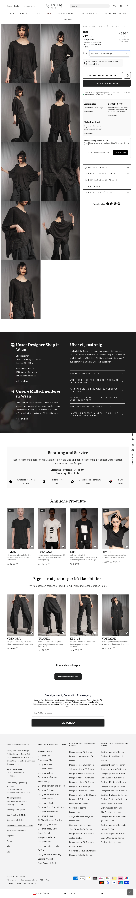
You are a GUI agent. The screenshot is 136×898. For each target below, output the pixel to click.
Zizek (122, 26)
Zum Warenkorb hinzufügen (102, 75)
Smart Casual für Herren (111, 804)
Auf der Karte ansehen (26, 376)
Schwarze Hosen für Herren (113, 769)
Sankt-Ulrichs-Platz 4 (15, 773)
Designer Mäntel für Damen (81, 782)
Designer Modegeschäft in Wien (20, 825)
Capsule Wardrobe (46, 859)
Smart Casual (44, 833)
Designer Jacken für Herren (113, 773)
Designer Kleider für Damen (82, 778)
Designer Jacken (45, 773)
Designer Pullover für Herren (114, 795)
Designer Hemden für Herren (114, 791)
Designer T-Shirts (46, 803)
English (17, 6)
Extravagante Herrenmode (113, 808)
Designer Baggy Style (48, 829)
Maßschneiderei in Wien (16, 831)
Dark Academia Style (47, 863)
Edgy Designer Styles (48, 825)
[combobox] (49, 893)
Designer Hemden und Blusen (51, 786)
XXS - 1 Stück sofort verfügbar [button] (102, 53)
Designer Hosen (45, 764)
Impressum (32, 883)
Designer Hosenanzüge (79, 786)
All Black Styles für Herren (113, 834)
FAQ (8, 851)
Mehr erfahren (22, 381)
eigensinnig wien (19, 876)
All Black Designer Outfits (50, 820)
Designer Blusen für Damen (81, 791)
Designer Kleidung (46, 816)
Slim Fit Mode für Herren (112, 812)
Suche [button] (74, 6)
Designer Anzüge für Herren (113, 786)
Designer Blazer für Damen (81, 773)
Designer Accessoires (48, 812)
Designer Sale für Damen (80, 855)
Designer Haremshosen (48, 794)
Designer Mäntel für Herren (113, 782)
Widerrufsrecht (12, 880)
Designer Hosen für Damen (81, 765)
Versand (49, 880)
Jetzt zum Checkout (106, 83)
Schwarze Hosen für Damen (81, 769)
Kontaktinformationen (17, 883)
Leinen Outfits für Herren (112, 838)
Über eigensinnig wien (16, 810)
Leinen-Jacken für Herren (112, 778)
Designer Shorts (45, 769)
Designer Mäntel (45, 799)
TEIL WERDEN (68, 723)
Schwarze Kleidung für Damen (83, 851)
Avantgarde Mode (46, 760)
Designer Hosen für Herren (113, 765)
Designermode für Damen (80, 752)
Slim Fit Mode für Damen (80, 829)
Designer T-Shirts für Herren (114, 799)
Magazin (10, 836)
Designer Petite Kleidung (49, 854)
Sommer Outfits (45, 751)
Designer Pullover (46, 790)
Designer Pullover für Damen (82, 795)
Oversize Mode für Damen (81, 825)
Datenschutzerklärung (29, 880)
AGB (41, 880)
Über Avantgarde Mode (16, 815)
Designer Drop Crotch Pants (51, 807)
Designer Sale (44, 756)
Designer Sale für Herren (112, 842)
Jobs (8, 846)
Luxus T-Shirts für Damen (104, 26)
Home (85, 26)
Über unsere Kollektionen (17, 820)
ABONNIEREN (120, 152)
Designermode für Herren (112, 752)
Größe (85, 53)
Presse (9, 841)
